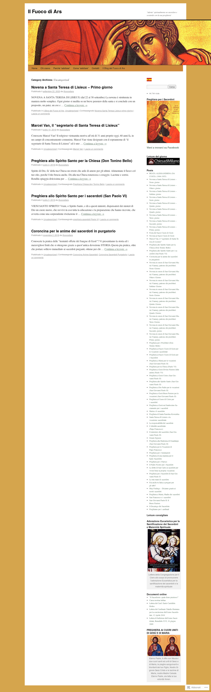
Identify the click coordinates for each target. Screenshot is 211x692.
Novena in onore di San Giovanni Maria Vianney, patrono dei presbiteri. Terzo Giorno (164, 319)
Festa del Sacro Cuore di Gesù (161, 232)
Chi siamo (45, 68)
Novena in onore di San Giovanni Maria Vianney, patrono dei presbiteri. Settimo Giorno (164, 283)
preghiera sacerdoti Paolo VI (86, 219)
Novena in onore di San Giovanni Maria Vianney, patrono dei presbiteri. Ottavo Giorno (164, 274)
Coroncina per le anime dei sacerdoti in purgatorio (73, 230)
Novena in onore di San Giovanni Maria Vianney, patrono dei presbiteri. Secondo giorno (164, 328)
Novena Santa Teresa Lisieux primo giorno (114, 110)
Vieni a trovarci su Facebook (163, 147)
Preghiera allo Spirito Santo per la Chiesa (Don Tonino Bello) (81, 160)
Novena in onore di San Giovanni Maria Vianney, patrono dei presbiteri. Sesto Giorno (164, 292)
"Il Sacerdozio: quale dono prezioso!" (164, 597)
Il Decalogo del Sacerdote (159, 506)
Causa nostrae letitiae (157, 600)
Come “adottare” (81, 68)
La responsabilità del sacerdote (161, 423)
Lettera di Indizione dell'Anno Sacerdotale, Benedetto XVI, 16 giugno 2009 (163, 621)
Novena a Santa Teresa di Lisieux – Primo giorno (72, 87)
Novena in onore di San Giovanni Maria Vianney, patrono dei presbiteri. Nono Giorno (164, 265)
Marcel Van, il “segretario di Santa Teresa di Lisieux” (75, 125)
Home (34, 68)
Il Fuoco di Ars (45, 11)
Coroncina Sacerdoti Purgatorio (113, 254)
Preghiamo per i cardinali (159, 509)
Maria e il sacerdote (157, 411)
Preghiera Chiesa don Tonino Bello (89, 184)
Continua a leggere (75, 105)
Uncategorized (71, 110)
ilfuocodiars (68, 91)
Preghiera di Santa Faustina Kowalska (164, 414)
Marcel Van (78, 148)
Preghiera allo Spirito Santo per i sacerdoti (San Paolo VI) (79, 195)
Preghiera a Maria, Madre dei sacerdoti (164, 494)
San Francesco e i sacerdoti (160, 497)
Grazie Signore (155, 438)
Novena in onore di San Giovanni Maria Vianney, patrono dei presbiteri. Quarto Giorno (164, 310)
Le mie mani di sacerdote (159, 479)
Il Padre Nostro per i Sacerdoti (161, 464)
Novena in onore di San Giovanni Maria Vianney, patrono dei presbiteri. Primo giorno (164, 336)
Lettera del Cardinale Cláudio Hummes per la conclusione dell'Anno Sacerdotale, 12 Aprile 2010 (164, 612)
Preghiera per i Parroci (158, 461)
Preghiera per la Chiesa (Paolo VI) (162, 366)
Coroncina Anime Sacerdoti (85, 254)
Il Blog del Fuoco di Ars (114, 68)
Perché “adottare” (61, 68)
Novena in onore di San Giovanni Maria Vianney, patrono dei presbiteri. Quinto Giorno (164, 301)
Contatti (95, 68)
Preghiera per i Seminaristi (159, 452)
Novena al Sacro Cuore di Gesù (161, 235)
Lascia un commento (40, 113)
